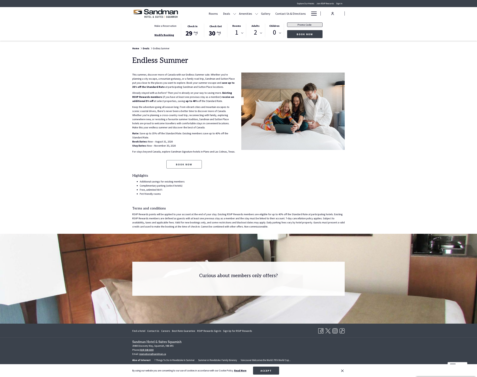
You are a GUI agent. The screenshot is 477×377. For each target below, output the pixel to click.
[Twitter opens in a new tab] (328, 330)
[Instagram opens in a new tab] (335, 330)
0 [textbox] (274, 32)
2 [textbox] (255, 32)
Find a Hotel (138, 331)
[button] (192, 30)
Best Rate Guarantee (183, 331)
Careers (165, 331)
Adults (256, 26)
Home (135, 48)
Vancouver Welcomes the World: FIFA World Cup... (266, 360)
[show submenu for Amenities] (256, 13)
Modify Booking (164, 35)
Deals (146, 48)
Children (274, 26)
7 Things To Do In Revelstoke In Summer (174, 360)
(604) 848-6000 (147, 350)
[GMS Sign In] (332, 13)
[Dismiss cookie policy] (342, 370)
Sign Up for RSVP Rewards (237, 331)
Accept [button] (266, 370)
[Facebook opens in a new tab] (320, 330)
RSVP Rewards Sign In (209, 331)
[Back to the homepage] (155, 13)
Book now (184, 164)
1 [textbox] (236, 32)
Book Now (310, 34)
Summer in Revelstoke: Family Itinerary (217, 360)
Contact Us (153, 331)
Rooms (236, 26)
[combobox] (236, 33)
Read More (240, 370)
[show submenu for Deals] (234, 13)
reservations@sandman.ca (152, 354)
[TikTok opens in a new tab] (342, 330)
